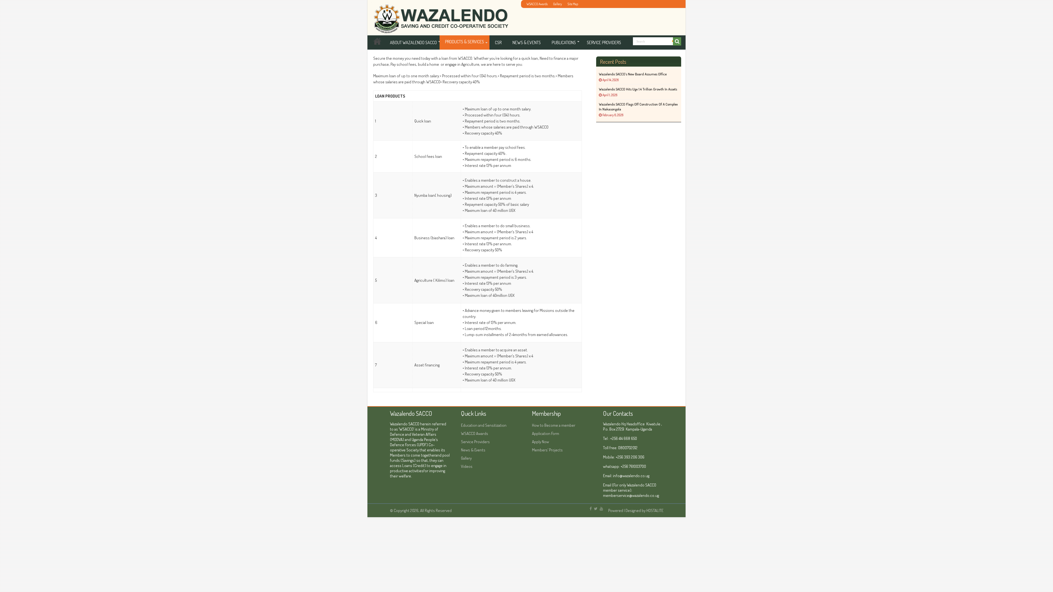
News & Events (527, 42)
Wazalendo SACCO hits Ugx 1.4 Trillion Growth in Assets (638, 89)
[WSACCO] (440, 15)
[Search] (677, 41)
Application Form (545, 433)
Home (377, 42)
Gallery (557, 4)
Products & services (464, 41)
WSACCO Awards (537, 4)
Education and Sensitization (483, 425)
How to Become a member (553, 425)
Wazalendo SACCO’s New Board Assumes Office (633, 74)
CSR (498, 42)
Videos (466, 466)
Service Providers (604, 42)
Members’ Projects (547, 449)
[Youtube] (601, 508)
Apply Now (540, 441)
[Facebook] (590, 508)
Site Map (572, 4)
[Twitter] (595, 508)
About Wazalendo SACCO (413, 42)
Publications (564, 42)
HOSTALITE (654, 510)
